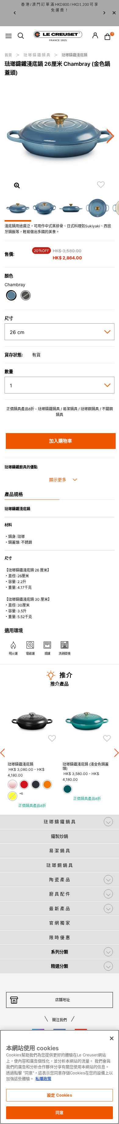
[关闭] (111, 1038)
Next (104, 13)
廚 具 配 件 (59, 893)
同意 (59, 1112)
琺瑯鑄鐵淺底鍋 (74, 55)
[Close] (114, 13)
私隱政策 (43, 1078)
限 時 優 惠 (59, 937)
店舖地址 (62, 1000)
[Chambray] (11, 296)
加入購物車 (60, 441)
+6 (21, 793)
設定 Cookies (59, 1095)
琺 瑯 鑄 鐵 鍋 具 (37, 55)
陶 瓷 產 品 (59, 879)
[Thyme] (25, 296)
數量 (9, 371)
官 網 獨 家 (59, 922)
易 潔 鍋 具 (59, 850)
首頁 (9, 55)
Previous (14, 13)
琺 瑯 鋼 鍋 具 (59, 865)
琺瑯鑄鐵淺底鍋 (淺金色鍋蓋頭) (86, 766)
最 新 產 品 (59, 908)
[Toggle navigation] (8, 36)
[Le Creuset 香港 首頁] (58, 35)
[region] (59, 1077)
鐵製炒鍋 (59, 836)
